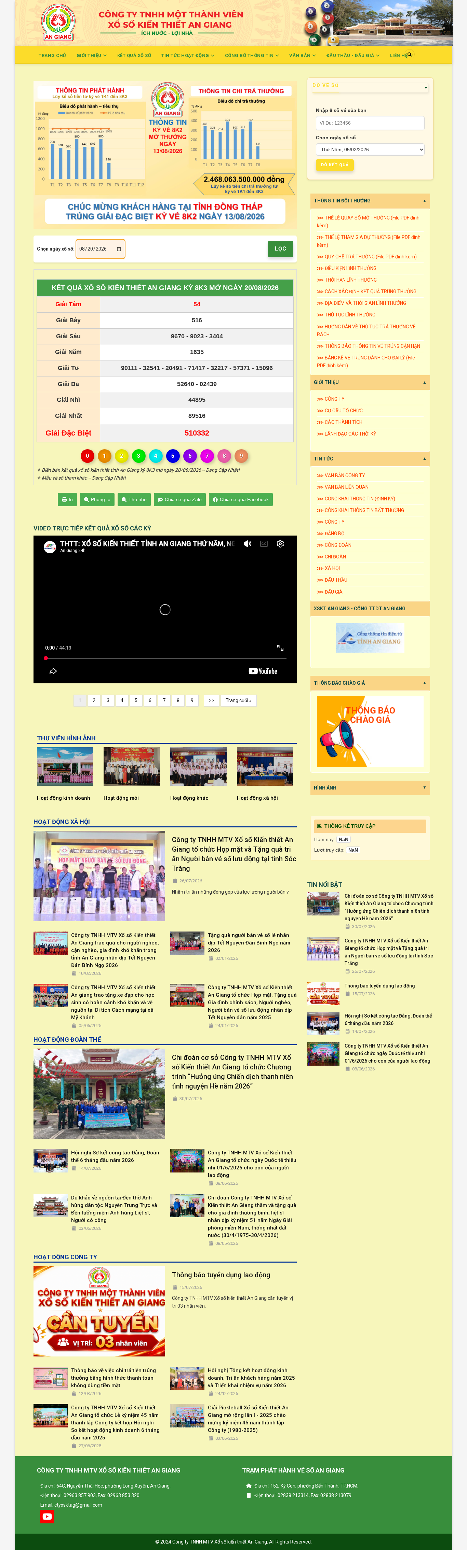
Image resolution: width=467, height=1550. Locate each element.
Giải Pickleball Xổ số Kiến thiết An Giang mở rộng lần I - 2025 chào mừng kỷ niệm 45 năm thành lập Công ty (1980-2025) (248, 1419)
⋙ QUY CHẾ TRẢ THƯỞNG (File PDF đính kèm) (367, 256)
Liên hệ (399, 55)
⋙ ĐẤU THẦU (332, 580)
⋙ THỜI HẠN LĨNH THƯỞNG (347, 280)
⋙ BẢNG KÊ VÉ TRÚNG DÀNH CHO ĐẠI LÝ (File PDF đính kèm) (366, 361)
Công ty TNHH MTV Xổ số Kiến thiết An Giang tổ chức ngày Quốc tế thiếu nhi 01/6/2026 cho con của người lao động (252, 1164)
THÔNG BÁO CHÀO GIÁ (339, 683)
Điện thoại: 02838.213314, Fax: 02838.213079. (302, 1495)
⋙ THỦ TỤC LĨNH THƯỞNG (346, 314)
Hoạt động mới (72, 798)
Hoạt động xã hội (208, 798)
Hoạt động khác (141, 798)
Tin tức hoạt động (185, 55)
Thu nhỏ (138, 499)
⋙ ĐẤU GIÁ (330, 592)
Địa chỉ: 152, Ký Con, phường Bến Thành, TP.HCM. (305, 1486)
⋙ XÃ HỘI (328, 568)
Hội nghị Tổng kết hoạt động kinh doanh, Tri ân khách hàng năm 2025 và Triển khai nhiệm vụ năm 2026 (251, 1378)
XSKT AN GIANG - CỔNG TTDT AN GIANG (359, 608)
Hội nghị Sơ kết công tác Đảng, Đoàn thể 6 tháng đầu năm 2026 (115, 1156)
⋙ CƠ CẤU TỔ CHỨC (340, 410)
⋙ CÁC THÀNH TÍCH (339, 422)
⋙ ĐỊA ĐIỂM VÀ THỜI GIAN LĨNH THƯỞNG (361, 303)
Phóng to (100, 499)
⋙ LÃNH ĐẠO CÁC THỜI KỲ (346, 434)
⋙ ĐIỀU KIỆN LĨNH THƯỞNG (346, 268)
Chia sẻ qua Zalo (183, 499)
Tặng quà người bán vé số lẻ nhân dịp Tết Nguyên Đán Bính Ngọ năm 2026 (249, 942)
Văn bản (300, 55)
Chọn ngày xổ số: (56, 249)
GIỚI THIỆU (326, 382)
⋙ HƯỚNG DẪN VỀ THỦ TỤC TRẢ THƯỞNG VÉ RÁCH (366, 330)
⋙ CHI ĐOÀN (331, 556)
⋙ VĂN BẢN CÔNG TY (341, 475)
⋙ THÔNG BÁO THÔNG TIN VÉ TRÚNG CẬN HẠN (368, 346)
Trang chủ (52, 55)
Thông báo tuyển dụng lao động (221, 1275)
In (71, 499)
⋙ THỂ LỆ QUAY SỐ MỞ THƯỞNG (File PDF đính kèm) (368, 221)
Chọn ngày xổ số (336, 137)
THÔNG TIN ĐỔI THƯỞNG (342, 200)
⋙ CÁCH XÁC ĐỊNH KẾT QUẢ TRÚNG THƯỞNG (366, 291)
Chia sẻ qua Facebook (244, 499)
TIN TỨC (323, 458)
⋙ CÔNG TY (331, 399)
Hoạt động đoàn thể (279, 798)
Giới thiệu (90, 55)
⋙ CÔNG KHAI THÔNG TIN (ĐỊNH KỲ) (356, 498)
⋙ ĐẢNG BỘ (331, 533)
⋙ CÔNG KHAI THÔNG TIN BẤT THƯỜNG (360, 510)
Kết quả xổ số (134, 55)
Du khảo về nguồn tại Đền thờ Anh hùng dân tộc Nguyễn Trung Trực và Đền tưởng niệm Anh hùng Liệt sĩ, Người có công (114, 1209)
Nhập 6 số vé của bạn (341, 110)
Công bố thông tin (250, 55)
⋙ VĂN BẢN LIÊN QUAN (343, 487)
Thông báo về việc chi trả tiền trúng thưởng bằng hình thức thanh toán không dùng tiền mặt (113, 1378)
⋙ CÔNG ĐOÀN (334, 545)
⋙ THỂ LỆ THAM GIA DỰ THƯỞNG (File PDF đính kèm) (369, 241)
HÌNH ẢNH (325, 788)
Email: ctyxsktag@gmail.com (71, 1505)
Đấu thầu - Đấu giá (351, 55)
